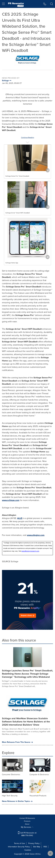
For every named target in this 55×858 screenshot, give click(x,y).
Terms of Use (19, 843)
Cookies (27, 850)
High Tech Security (9, 795)
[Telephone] (44, 4)
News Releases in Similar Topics (16, 801)
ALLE (19, 518)
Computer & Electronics (39, 774)
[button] (27, 60)
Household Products (38, 795)
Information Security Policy (19, 846)
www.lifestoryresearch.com (30, 551)
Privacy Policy (34, 843)
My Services (26, 827)
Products (27, 821)
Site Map (36, 846)
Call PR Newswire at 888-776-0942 (27, 834)
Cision (32, 854)
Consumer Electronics (11, 774)
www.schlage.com (10, 500)
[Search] (51, 4)
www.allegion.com (35, 535)
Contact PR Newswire (27, 818)
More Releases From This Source (16, 742)
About (27, 824)
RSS (45, 846)
